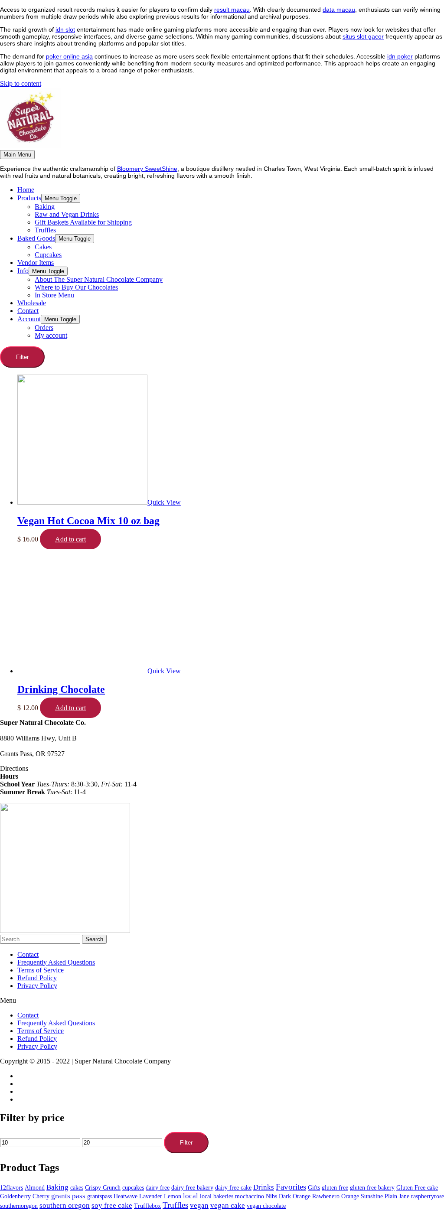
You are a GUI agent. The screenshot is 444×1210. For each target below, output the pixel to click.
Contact (28, 954)
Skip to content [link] (20, 83)
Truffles (175, 1205)
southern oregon (64, 1205)
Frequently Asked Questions (56, 962)
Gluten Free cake (417, 1187)
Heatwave (125, 1196)
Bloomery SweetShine (147, 168)
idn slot (65, 29)
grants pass (68, 1196)
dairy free (158, 1187)
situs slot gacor (363, 36)
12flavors (11, 1187)
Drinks (263, 1187)
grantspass (99, 1196)
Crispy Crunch (103, 1187)
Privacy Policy (37, 985)
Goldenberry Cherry (24, 1196)
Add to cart (70, 539)
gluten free (335, 1187)
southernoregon (19, 1206)
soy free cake (111, 1205)
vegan (199, 1205)
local (190, 1196)
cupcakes (133, 1187)
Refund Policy (37, 978)
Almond (35, 1187)
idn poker (400, 56)
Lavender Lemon (160, 1196)
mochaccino (249, 1196)
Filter (186, 1142)
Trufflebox (147, 1206)
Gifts (314, 1187)
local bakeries (216, 1196)
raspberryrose (427, 1196)
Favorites (291, 1186)
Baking (57, 1187)
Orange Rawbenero (316, 1196)
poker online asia (69, 56)
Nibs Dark (278, 1196)
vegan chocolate (266, 1206)
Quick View (164, 502)
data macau (339, 9)
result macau (232, 9)
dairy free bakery (192, 1187)
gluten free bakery (372, 1187)
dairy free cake (233, 1187)
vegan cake (227, 1205)
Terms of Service (40, 970)
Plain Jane (397, 1196)
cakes (76, 1187)
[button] (222, 1001)
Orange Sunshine (362, 1196)
